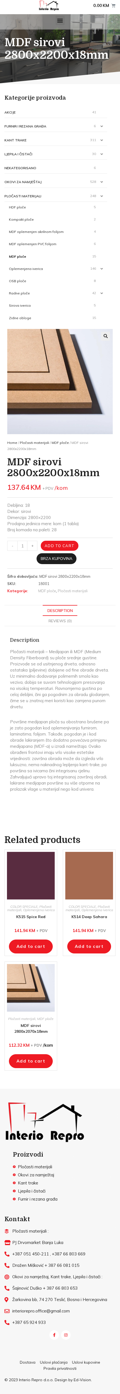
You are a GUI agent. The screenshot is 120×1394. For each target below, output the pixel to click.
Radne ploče (19, 293)
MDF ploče (17, 256)
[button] (60, 20)
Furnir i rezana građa (25, 126)
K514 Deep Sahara (89, 916)
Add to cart (60, 546)
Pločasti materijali (22, 196)
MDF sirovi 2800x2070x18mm (31, 1028)
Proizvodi (28, 1154)
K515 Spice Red (30, 916)
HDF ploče (17, 207)
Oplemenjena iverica (26, 269)
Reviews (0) (60, 620)
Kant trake (15, 140)
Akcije (10, 112)
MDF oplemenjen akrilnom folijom (36, 232)
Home (12, 443)
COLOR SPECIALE (24, 906)
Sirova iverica (20, 305)
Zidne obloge (20, 318)
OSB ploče (17, 281)
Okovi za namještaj (23, 182)
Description (60, 610)
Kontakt (17, 1219)
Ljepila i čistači (18, 154)
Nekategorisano (20, 168)
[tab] (60, 610)
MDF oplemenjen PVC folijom (32, 244)
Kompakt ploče (21, 219)
